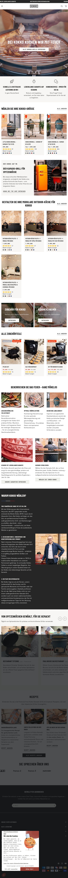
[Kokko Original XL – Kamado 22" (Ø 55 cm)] (57, 126)
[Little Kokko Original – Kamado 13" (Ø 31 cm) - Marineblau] (3, 153)
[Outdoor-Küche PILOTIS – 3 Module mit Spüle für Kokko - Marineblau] (33, 249)
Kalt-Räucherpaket (31, 367)
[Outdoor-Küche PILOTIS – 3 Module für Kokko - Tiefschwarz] (5, 249)
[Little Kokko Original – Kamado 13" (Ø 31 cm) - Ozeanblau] (11, 153)
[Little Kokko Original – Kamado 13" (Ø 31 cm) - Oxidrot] (9, 153)
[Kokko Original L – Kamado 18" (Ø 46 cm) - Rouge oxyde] (31, 153)
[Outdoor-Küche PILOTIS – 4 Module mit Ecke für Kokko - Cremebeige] (52, 249)
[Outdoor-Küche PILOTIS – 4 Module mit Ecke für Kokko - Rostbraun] (54, 249)
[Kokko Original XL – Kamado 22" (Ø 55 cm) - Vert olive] (54, 153)
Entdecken (12, 320)
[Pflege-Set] (11, 351)
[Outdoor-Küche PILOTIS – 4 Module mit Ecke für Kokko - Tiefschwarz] (50, 249)
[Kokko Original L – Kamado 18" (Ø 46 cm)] (34, 126)
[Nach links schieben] (60, 619)
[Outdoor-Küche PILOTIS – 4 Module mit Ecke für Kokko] (57, 223)
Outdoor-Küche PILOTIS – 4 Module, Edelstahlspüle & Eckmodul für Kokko (10, 284)
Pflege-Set (6, 367)
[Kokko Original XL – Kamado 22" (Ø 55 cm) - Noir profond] (50, 153)
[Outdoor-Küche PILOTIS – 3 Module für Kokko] (11, 223)
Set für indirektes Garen (55, 367)
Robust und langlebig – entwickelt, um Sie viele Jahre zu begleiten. (34, 95)
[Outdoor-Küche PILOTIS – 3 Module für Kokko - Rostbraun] (9, 249)
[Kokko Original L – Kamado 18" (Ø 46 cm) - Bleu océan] (33, 153)
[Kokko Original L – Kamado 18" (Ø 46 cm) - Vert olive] (25, 153)
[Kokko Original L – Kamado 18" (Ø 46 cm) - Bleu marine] (29, 153)
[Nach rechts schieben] (65, 619)
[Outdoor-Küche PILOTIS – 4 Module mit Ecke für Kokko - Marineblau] (56, 249)
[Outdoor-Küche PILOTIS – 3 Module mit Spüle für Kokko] (34, 223)
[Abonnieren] (54, 805)
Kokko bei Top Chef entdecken (14, 191)
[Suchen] (61, 6)
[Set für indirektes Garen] (57, 351)
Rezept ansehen (6, 748)
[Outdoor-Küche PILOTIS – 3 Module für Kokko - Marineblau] (11, 249)
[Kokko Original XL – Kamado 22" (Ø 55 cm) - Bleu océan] (48, 153)
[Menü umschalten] (2, 6)
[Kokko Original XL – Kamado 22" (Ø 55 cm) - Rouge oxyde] (52, 153)
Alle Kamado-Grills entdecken (34, 49)
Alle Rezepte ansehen (34, 755)
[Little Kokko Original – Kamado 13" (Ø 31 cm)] (11, 126)
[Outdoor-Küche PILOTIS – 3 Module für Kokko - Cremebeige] (7, 249)
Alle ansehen (62, 108)
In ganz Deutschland (12, 93)
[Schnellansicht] (19, 117)
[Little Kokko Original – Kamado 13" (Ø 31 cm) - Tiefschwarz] (7, 153)
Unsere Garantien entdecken (15, 482)
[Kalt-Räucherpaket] (34, 351)
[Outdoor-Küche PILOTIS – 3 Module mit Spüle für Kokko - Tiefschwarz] (27, 249)
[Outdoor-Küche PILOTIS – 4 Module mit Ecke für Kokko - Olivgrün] (48, 249)
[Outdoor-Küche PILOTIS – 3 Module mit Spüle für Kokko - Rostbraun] (31, 249)
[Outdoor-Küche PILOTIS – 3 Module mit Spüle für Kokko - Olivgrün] (25, 249)
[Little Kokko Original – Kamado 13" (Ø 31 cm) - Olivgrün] (5, 153)
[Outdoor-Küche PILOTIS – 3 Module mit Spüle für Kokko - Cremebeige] (29, 249)
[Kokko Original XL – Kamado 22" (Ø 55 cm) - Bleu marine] (56, 153)
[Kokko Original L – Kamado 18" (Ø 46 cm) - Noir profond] (27, 153)
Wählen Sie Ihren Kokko (47, 479)
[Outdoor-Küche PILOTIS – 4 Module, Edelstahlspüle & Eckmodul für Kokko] (11, 267)
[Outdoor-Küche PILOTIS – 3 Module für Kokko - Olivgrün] (3, 249)
